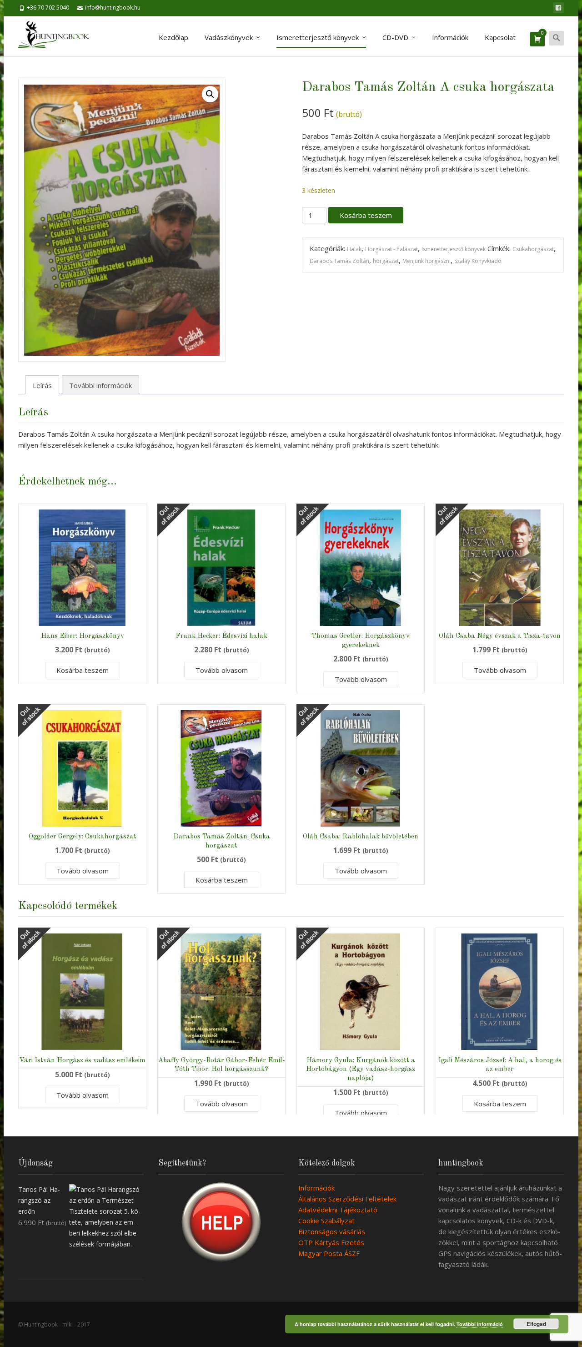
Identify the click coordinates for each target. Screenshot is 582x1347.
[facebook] (558, 7)
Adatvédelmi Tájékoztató (337, 1209)
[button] (210, 94)
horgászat (386, 261)
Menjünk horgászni (426, 261)
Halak (354, 249)
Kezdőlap (173, 37)
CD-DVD (395, 37)
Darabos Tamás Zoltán (339, 261)
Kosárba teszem (366, 215)
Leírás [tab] (42, 385)
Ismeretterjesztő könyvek (317, 37)
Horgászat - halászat (391, 249)
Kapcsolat (500, 37)
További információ (480, 1324)
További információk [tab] (100, 385)
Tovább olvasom (222, 670)
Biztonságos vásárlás (331, 1231)
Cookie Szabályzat (326, 1220)
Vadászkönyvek (229, 37)
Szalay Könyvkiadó (478, 261)
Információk (450, 37)
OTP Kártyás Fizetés (331, 1242)
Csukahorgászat (533, 249)
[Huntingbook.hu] (58, 36)
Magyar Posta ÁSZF (329, 1253)
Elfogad (536, 1324)
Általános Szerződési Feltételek (347, 1198)
